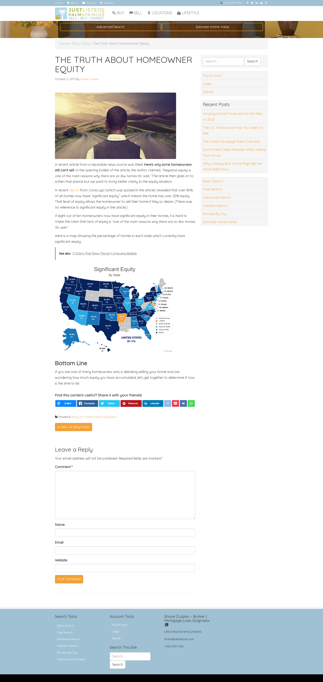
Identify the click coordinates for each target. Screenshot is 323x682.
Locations (162, 12)
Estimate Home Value (212, 27)
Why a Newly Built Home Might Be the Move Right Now (232, 166)
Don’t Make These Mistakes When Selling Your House (234, 152)
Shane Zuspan (89, 79)
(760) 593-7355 (232, 2)
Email (59, 542)
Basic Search (213, 181)
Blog (75, 43)
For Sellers (87, 417)
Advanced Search (110, 27)
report (74, 190)
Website (61, 560)
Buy (120, 12)
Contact (90, 2)
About (74, 2)
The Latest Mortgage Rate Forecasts (231, 141)
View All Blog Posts (74, 427)
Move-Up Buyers (106, 417)
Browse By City (214, 214)
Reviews (108, 2)
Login (207, 84)
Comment (64, 467)
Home (59, 2)
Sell (138, 12)
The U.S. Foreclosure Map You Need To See (233, 131)
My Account (212, 75)
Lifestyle (190, 12)
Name (60, 524)
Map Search (212, 189)
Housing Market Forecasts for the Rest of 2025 (232, 116)
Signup (208, 92)
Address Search (215, 206)
